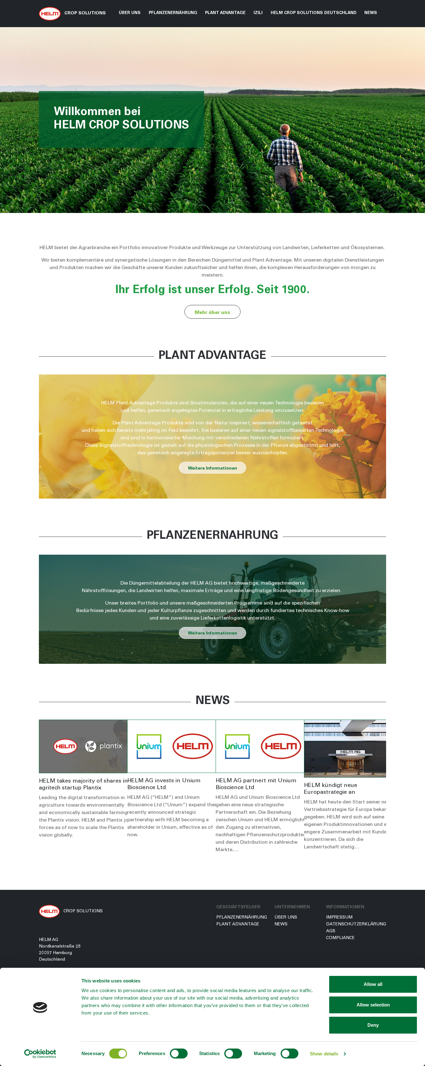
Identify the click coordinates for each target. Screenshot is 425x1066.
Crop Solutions (84, 13)
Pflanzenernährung (241, 917)
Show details (324, 1053)
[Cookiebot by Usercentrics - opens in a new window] (40, 1054)
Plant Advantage (237, 924)
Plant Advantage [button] (225, 13)
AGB (330, 931)
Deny (373, 1025)
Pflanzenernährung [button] (173, 13)
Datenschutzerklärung (356, 924)
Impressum (339, 917)
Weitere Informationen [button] (212, 468)
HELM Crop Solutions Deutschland (314, 13)
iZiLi (258, 13)
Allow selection (373, 1004)
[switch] (179, 1054)
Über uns (130, 13)
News (370, 13)
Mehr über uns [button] (212, 312)
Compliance (340, 938)
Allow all (373, 984)
